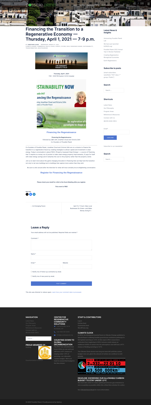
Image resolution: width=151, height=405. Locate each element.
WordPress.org (83, 328)
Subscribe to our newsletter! (113, 146)
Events (58, 46)
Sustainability (88, 46)
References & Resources (112, 114)
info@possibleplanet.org (65, 335)
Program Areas (109, 111)
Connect (121, 5)
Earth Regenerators (110, 60)
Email (33, 263)
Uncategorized (43, 48)
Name (33, 254)
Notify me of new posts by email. (44, 276)
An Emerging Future (38, 206)
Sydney (59, 402)
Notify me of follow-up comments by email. (47, 272)
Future (63, 46)
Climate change (31, 46)
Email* (106, 129)
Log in (80, 321)
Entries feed (82, 323)
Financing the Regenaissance (61, 132)
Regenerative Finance (93, 5)
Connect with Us (109, 118)
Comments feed (83, 325)
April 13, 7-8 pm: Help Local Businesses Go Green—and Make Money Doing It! (81, 208)
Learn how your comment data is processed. (67, 292)
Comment (35, 238)
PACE (68, 46)
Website (65, 263)
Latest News (108, 105)
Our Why (81, 5)
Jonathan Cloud (33, 44)
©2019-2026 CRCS (110, 121)
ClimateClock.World (87, 390)
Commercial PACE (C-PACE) (46, 46)
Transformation (31, 48)
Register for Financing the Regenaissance (61, 172)
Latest (75, 5)
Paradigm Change (76, 46)
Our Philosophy (109, 108)
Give (115, 5)
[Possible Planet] (41, 5)
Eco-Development (107, 5)
